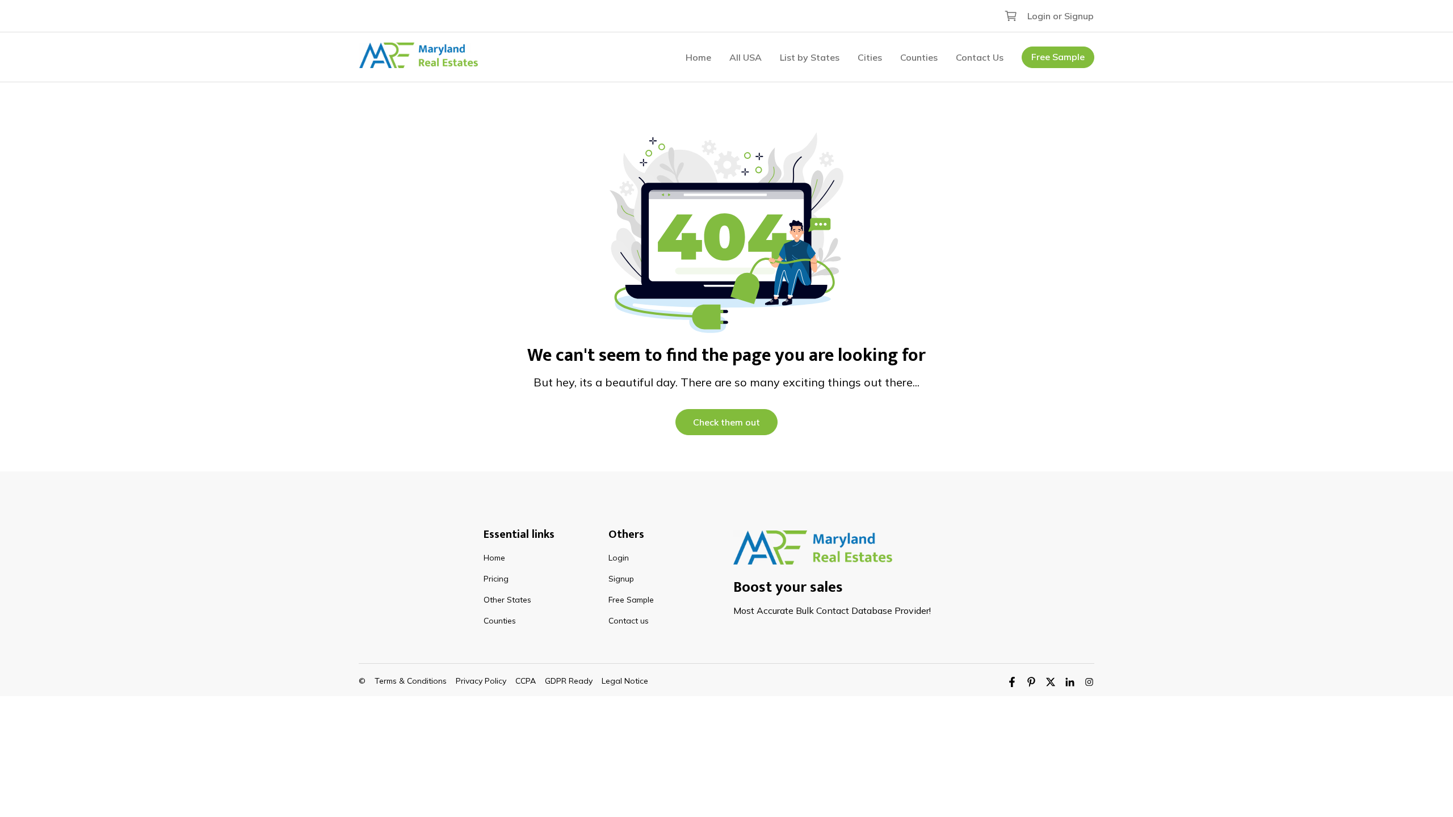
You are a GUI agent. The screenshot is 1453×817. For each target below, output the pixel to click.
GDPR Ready (569, 681)
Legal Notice (625, 681)
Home (698, 57)
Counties (919, 57)
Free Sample (1058, 56)
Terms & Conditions (411, 681)
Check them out (726, 422)
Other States (507, 600)
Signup (621, 579)
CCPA (525, 681)
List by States (809, 57)
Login (618, 558)
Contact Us (979, 57)
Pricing (496, 579)
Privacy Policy (481, 681)
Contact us (628, 621)
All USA (745, 57)
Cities (870, 57)
